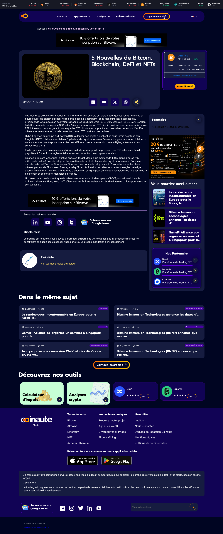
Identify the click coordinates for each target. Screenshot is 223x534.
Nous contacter (144, 426)
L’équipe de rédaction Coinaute (153, 431)
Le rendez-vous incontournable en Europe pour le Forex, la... (182, 198)
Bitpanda (178, 389)
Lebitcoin (140, 420)
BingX (129, 389)
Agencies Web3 (108, 426)
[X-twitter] (115, 102)
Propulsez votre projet (112, 420)
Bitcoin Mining (107, 437)
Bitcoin (71, 420)
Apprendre (80, 16)
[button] (198, 119)
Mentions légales (145, 437)
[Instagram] (126, 102)
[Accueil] (24, 16)
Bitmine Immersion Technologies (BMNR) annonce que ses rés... (157, 334)
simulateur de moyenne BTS (36, 528)
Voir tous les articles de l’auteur (58, 263)
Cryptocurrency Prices (112, 431)
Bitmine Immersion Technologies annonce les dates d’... (182, 218)
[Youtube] (104, 102)
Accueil (41, 28)
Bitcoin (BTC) (183, 55)
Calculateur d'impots (33, 397)
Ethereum (73, 431)
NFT (70, 437)
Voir (143, 396)
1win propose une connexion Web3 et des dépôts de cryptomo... (61, 352)
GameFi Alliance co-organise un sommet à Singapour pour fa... (185, 236)
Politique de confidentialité (151, 443)
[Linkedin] (93, 102)
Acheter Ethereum (78, 443)
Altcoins (72, 426)
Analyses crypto (77, 397)
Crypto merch (154, 16)
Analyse (101, 16)
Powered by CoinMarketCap (184, 75)
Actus (60, 16)
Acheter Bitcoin (125, 16)
